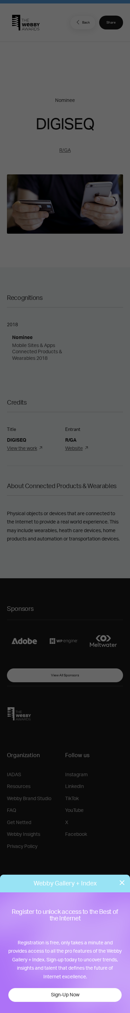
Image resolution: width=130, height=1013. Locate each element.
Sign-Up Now (65, 995)
